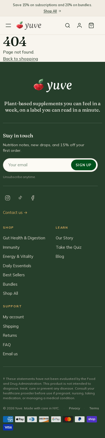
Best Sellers (14, 274)
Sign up (83, 165)
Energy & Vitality (18, 256)
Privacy (74, 408)
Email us (10, 353)
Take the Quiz (69, 247)
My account (13, 316)
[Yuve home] (30, 25)
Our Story (64, 237)
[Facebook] (32, 198)
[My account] (79, 25)
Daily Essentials (17, 265)
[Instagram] (7, 198)
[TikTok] (20, 198)
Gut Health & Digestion (24, 237)
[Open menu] (8, 25)
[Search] (67, 25)
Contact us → (15, 212)
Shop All (50, 11)
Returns (10, 335)
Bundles (10, 284)
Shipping (11, 326)
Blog (60, 256)
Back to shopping (20, 58)
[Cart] (91, 25)
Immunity (11, 247)
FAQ (7, 344)
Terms (94, 408)
